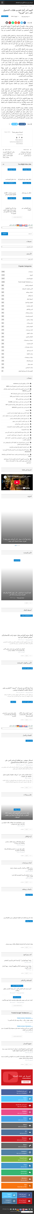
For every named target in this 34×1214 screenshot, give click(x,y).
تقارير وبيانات (30, 323)
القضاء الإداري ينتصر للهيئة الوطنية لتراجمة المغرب (18, 413)
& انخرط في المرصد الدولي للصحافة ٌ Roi (20, 393)
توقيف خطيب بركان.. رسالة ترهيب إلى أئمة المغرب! (20, 1020)
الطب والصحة (30, 306)
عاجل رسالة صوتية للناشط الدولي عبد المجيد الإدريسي (17, 432)
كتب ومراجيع (30, 350)
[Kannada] (13, 225)
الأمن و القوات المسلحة (27, 288)
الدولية (31, 275)
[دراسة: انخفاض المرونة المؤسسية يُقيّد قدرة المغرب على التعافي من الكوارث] (4, 877)
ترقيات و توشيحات (29, 357)
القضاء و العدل (29, 326)
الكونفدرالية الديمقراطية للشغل (25, 371)
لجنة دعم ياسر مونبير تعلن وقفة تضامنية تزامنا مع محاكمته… (17, 1000)
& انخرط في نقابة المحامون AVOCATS (20, 407)
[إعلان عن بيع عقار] (24, 186)
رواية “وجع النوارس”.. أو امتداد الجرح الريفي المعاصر (17, 960)
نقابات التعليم (30, 333)
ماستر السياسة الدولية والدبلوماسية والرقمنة (19, 447)
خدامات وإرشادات (5, 16)
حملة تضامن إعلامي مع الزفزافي (22, 424)
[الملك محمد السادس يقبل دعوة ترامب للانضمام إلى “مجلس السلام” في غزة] (17, 624)
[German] (18, 225)
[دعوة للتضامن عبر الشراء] (24, 201)
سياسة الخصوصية (25, 429)
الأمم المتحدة (30, 343)
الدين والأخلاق (30, 309)
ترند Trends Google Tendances (9, 183)
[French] (20, 225)
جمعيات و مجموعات (28, 340)
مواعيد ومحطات (29, 312)
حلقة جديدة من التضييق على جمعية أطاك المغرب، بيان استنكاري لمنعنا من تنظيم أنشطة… (17, 815)
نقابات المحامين (29, 367)
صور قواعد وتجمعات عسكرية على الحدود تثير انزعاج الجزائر (25, 153)
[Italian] (15, 225)
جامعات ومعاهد (29, 292)
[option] (17, 522)
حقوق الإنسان (29, 278)
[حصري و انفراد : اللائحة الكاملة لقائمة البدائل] (9, 186)
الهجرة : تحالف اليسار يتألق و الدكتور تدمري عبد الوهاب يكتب (15, 415)
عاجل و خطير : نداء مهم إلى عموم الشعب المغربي (18, 435)
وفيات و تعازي (30, 319)
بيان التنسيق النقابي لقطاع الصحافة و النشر (19, 418)
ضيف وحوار (30, 364)
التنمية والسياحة (29, 316)
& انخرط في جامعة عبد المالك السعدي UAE (19, 396)
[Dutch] (26, 225)
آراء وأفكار (30, 295)
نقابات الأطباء (30, 354)
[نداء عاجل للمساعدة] (9, 173)
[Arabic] (31, 225)
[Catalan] (29, 225)
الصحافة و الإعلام (29, 285)
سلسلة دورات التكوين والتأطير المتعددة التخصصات (18, 426)
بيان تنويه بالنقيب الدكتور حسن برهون (20, 421)
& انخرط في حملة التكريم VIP (22, 399)
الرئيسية (27, 410)
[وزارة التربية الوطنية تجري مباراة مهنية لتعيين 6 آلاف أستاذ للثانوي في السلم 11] (9, 201)
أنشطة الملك (30, 299)
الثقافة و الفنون (29, 336)
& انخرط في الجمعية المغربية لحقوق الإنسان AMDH (17, 386)
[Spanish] (10, 225)
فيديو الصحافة (30, 360)
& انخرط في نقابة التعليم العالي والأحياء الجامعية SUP (17, 404)
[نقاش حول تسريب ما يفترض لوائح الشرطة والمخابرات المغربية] (8, 706)
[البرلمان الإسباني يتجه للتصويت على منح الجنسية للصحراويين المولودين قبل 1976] (17, 522)
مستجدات (30, 271)
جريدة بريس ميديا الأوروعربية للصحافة (24, 2)
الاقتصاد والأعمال (29, 302)
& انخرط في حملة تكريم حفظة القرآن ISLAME (18, 401)
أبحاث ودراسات (29, 330)
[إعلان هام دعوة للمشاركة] (24, 173)
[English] (23, 225)
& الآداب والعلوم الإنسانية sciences (21, 383)
